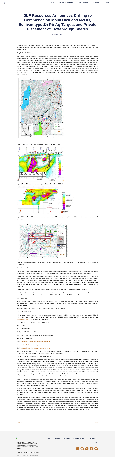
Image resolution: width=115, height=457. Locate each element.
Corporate (61, 2)
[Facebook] (77, 448)
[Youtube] (96, 448)
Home (52, 2)
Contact (106, 2)
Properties (70, 2)
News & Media (83, 2)
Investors (96, 2)
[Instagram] (91, 448)
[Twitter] (86, 448)
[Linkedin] (82, 448)
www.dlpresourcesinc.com (24, 319)
